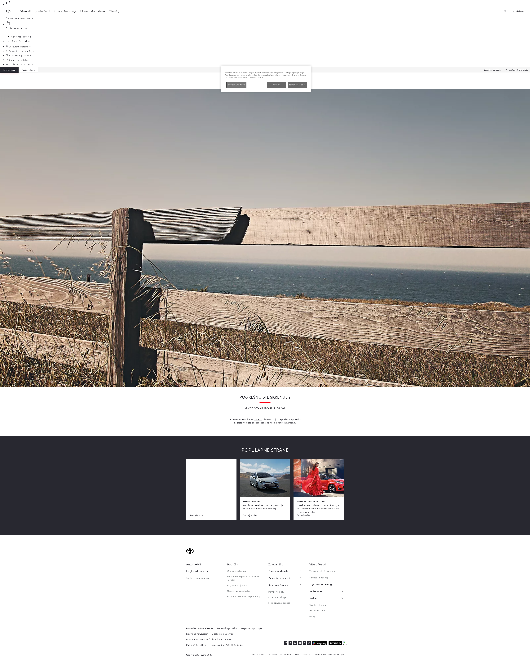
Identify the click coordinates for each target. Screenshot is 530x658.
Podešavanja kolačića (236, 85)
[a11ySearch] (505, 11)
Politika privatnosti (303, 654)
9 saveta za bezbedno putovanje (244, 596)
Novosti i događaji (318, 577)
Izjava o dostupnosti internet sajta (329, 654)
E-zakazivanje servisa (279, 602)
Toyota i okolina (317, 604)
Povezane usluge (277, 597)
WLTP (312, 617)
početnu (258, 419)
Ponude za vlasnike (278, 570)
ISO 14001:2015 (317, 610)
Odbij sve (276, 85)
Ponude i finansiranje (65, 11)
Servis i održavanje (278, 584)
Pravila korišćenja (257, 654)
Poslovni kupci (28, 69)
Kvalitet (313, 598)
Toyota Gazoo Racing (321, 584)
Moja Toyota (519, 11)
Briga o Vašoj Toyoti (237, 585)
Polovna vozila (87, 11)
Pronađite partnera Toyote (517, 69)
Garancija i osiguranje (279, 577)
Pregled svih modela (197, 570)
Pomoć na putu (276, 591)
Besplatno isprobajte (492, 69)
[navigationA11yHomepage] (8, 11)
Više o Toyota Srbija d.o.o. (322, 570)
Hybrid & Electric (42, 11)
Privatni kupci (9, 69)
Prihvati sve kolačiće (297, 85)
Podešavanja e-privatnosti (280, 654)
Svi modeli (25, 11)
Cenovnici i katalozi (237, 570)
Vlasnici (102, 11)
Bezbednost (316, 591)
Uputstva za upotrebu (238, 590)
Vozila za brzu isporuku (198, 577)
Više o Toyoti (115, 11)
